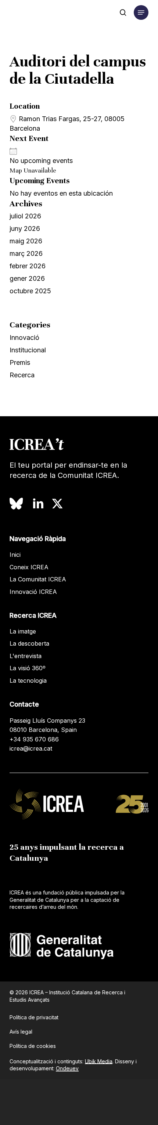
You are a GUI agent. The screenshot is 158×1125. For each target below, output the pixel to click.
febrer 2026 (28, 266)
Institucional (28, 350)
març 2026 (26, 253)
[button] (141, 12)
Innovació (24, 337)
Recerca (22, 375)
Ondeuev (67, 1068)
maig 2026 (26, 241)
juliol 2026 (25, 216)
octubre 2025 (30, 291)
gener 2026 (27, 278)
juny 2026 (25, 228)
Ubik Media (98, 1061)
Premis (20, 362)
